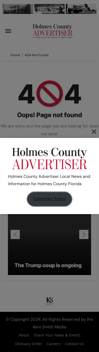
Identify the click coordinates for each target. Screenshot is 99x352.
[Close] (94, 132)
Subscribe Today (49, 198)
